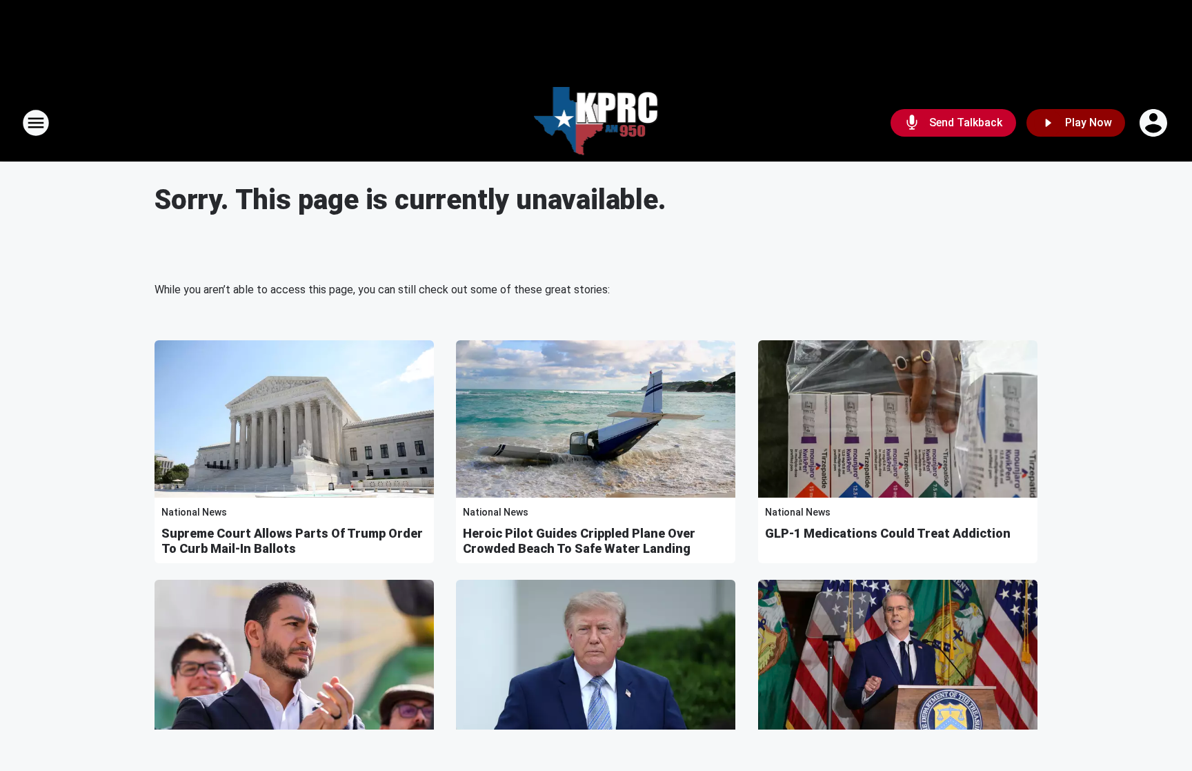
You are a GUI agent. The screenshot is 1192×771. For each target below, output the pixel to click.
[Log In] (1155, 123)
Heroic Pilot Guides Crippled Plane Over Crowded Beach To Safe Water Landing (579, 541)
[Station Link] (596, 123)
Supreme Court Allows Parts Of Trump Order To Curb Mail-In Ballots (292, 541)
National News (194, 512)
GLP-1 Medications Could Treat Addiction (888, 533)
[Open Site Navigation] (36, 123)
